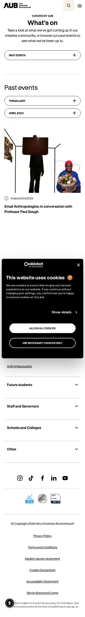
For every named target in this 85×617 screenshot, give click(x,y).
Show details (61, 312)
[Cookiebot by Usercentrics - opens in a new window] (24, 265)
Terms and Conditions (42, 547)
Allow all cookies (42, 328)
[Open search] (68, 5)
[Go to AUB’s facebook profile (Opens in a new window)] (42, 478)
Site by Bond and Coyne (42, 593)
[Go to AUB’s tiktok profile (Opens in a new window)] (31, 478)
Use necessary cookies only (42, 342)
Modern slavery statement (42, 558)
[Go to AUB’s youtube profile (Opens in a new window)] (65, 478)
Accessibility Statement (42, 581)
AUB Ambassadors (19, 366)
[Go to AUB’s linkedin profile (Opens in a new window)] (54, 478)
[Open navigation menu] (79, 5)
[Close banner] (78, 264)
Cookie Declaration (42, 570)
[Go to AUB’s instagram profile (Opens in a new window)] (20, 478)
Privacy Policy (42, 536)
